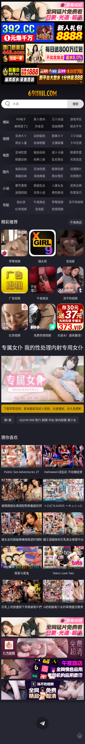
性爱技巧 (76, 192)
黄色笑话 (57, 192)
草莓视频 (57, 202)
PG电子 (21, 119)
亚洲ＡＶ (21, 136)
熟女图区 (57, 176)
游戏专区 (76, 119)
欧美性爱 (76, 152)
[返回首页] (80, 736)
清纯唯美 (39, 176)
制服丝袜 (21, 159)
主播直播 (57, 143)
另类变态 (76, 159)
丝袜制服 (39, 143)
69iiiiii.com (42, 93)
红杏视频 (21, 209)
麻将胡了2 (21, 126)
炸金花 (39, 126)
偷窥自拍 (21, 169)
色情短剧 (57, 209)
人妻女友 (57, 185)
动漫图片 (76, 169)
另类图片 (76, 176)
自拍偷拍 (39, 136)
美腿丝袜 (21, 176)
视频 (6, 138)
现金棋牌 (57, 126)
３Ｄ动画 (76, 136)
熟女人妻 (21, 143)
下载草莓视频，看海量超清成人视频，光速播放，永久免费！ (42, 409)
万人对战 (57, 119)
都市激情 (21, 185)
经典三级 (39, 159)
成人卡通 (57, 152)
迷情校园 (21, 192)
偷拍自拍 (39, 152)
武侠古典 (76, 185)
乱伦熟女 (57, 159)
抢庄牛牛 (76, 126)
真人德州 (39, 119)
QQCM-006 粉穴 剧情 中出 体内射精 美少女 (47, 420)
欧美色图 (57, 169)
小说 (6, 188)
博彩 (6, 122)
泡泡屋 (39, 209)
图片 (6, 172)
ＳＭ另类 (76, 143)
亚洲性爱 (21, 152)
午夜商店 (39, 202)
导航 (6, 205)
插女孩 (21, 202)
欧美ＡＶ (57, 136)
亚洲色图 (39, 169)
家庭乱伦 (39, 185)
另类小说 (39, 192)
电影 (6, 155)
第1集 (8, 420)
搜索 (75, 104)
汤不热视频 (76, 202)
